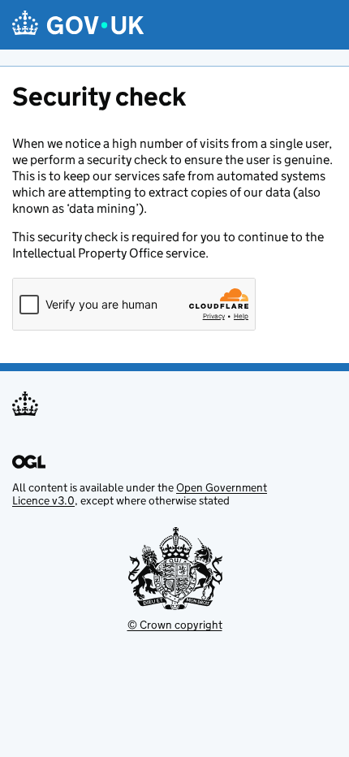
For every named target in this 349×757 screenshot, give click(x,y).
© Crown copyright (174, 624)
